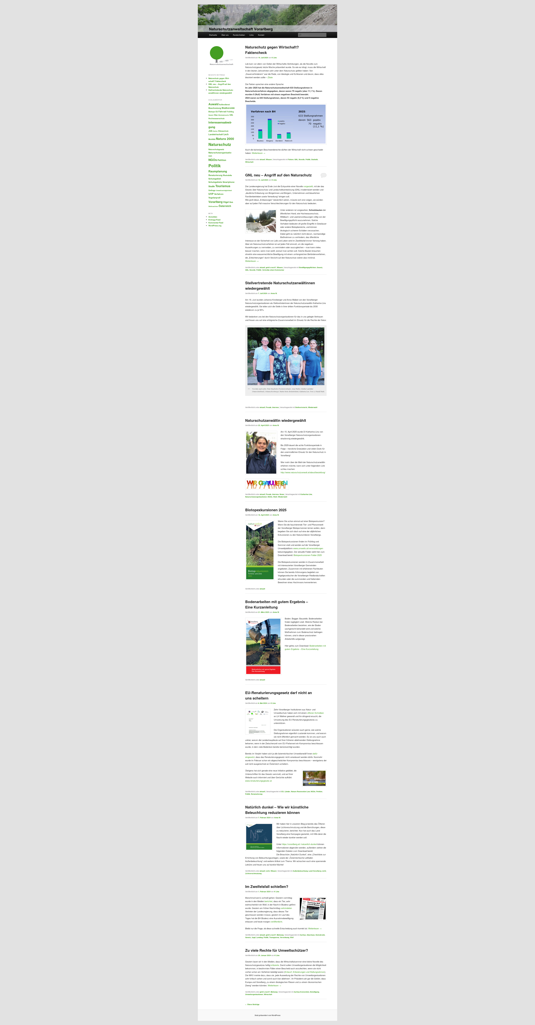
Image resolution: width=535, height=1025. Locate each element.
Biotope (211, 111)
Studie (211, 186)
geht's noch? (271, 267)
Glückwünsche (223, 115)
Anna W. (274, 293)
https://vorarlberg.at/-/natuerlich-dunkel (299, 844)
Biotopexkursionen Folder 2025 (308, 555)
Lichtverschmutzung (253, 873)
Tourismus (222, 186)
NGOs (270, 497)
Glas (216, 115)
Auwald (213, 104)
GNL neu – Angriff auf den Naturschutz (278, 175)
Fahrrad (222, 111)
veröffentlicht (276, 921)
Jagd (254, 937)
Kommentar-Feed (215, 222)
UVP (211, 193)
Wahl (275, 497)
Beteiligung (314, 992)
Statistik (314, 159)
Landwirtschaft (215, 134)
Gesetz (319, 267)
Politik (308, 159)
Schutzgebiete (215, 182)
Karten (215, 131)
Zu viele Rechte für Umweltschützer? (276, 950)
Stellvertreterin (301, 407)
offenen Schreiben (315, 712)
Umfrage (212, 190)
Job (210, 130)
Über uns (225, 35)
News (282, 494)
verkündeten (286, 908)
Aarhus (303, 935)
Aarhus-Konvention (301, 992)
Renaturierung (256, 794)
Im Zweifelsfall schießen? (266, 886)
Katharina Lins (306, 494)
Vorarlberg (215, 202)
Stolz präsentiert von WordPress (267, 1015)
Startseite (213, 35)
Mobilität (211, 139)
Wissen (269, 159)
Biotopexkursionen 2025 (265, 509)
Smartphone (228, 182)
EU (282, 791)
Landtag (259, 937)
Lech (225, 134)
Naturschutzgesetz (216, 149)
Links (251, 35)
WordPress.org (214, 225)
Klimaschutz (223, 131)
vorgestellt (308, 186)
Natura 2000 (225, 138)
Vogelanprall (214, 197)
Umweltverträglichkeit (224, 190)
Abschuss (311, 935)
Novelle (302, 159)
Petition (319, 791)
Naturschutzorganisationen (256, 497)
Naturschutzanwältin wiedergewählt (275, 420)
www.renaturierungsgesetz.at (258, 780)
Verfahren (218, 194)
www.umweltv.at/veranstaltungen (308, 548)
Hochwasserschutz (216, 118)
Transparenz (274, 937)
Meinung (280, 935)
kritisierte (275, 965)
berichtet (268, 901)
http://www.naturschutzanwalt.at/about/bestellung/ (303, 472)
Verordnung (284, 937)
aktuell (262, 159)
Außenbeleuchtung (300, 871)
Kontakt (261, 35)
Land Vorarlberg (315, 871)
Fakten (291, 159)
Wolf (292, 937)
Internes (275, 407)
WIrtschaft (249, 162)
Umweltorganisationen (254, 994)
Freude (268, 407)
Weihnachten (213, 206)
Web (231, 202)
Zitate (270, 77)
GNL (296, 159)
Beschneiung (214, 108)
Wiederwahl (312, 407)
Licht (268, 871)
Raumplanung (217, 171)
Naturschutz (219, 144)
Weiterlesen (258, 152)
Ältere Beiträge (252, 1004)
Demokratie (320, 935)
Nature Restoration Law (300, 791)
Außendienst (224, 104)
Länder (287, 791)
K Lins (274, 57)
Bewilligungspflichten (307, 267)
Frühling (230, 111)
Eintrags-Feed (214, 219)
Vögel (226, 202)
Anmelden (212, 216)
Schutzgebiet (214, 178)
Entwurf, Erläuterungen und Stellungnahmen (305, 971)
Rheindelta (227, 175)
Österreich (225, 206)
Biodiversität (228, 108)
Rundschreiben (239, 35)
